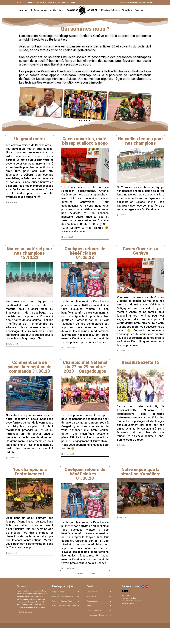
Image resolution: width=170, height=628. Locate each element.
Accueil (20, 2)
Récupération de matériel (97, 615)
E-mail (125, 591)
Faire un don (92, 592)
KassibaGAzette (58, 592)
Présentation (30, 2)
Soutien (65, 2)
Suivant (92, 573)
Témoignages (92, 601)
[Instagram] (146, 586)
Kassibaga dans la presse (62, 596)
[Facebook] (142, 586)
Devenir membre (94, 610)
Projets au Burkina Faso (62, 601)
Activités (40, 2)
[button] (79, 120)
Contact (73, 2)
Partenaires (92, 596)
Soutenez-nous (25, 612)
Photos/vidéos (54, 2)
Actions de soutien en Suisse (64, 605)
